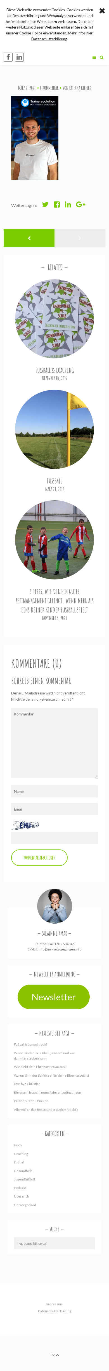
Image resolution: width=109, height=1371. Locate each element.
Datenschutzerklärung (54, 1311)
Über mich (21, 1196)
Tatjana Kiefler (80, 87)
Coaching (21, 1154)
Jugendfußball (24, 1179)
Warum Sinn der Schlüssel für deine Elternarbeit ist (51, 1075)
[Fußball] (54, 429)
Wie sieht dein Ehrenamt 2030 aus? (40, 1067)
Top (53, 1355)
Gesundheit (23, 1171)
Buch (18, 1145)
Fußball (54, 481)
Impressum (54, 1304)
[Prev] (29, 238)
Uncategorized (25, 1205)
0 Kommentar (49, 87)
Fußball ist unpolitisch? (30, 1044)
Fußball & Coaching (54, 370)
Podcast (20, 1188)
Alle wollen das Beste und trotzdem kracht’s (46, 1109)
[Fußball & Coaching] (54, 318)
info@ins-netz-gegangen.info (60, 949)
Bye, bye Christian (27, 1084)
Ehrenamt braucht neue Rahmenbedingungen (47, 1092)
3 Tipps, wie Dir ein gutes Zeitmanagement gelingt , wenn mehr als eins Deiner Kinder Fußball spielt (54, 600)
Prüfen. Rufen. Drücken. (31, 1101)
